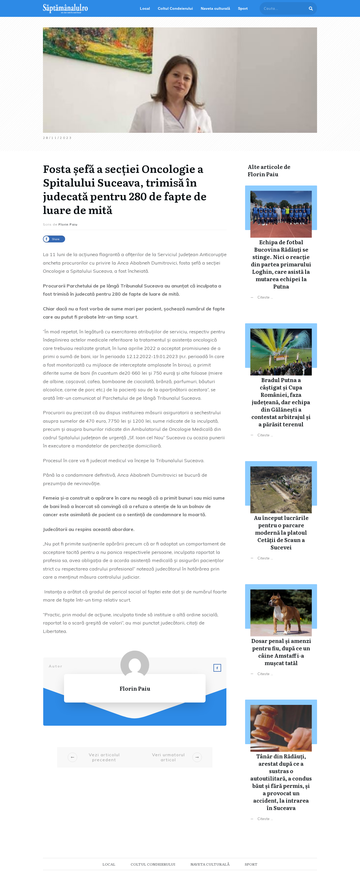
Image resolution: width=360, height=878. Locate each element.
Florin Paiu (263, 174)
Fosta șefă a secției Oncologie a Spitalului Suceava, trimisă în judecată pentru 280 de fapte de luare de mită (125, 188)
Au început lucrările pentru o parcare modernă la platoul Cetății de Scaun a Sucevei (281, 515)
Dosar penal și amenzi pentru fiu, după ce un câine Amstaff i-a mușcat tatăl (281, 634)
